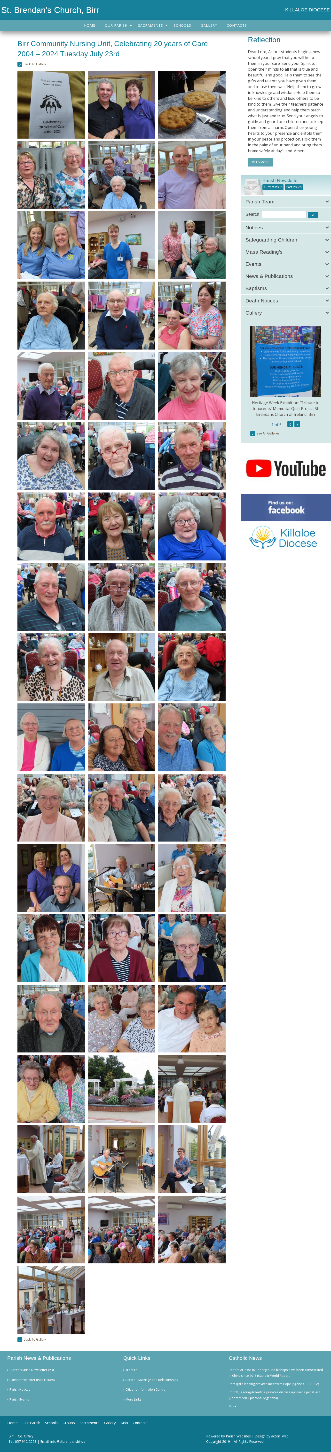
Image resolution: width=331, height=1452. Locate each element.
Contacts (237, 25)
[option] (285, 371)
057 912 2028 (25, 1441)
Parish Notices (19, 1389)
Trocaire (131, 1369)
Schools (182, 25)
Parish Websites (238, 1436)
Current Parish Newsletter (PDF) (32, 1369)
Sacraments (150, 25)
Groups (69, 1423)
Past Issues (293, 187)
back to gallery (35, 64)
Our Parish (116, 25)
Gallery (209, 25)
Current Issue (273, 187)
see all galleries (268, 433)
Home (89, 25)
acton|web (280, 1436)
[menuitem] (89, 25)
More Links (134, 1399)
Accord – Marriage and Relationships (152, 1379)
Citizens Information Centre (146, 1389)
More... (234, 1406)
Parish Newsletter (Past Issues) (32, 1379)
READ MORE (260, 162)
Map (124, 1423)
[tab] (286, 202)
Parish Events (19, 1399)
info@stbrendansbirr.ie (68, 1441)
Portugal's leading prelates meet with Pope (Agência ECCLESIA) (274, 1384)
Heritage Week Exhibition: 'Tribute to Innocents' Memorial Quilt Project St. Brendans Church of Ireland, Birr (286, 408)
